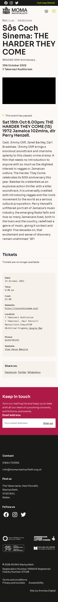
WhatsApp (34, 372)
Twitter (22, 372)
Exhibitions (25, 20)
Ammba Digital (47, 590)
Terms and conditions (14, 579)
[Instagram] (11, 3)
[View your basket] (46, 11)
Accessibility (36, 582)
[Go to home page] (14, 13)
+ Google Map (34, 328)
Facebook (11, 372)
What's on (8, 20)
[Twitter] (16, 3)
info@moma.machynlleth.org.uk (22, 469)
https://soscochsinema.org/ (21, 308)
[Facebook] (6, 3)
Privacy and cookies (13, 582)
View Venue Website (16, 349)
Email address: (11, 415)
